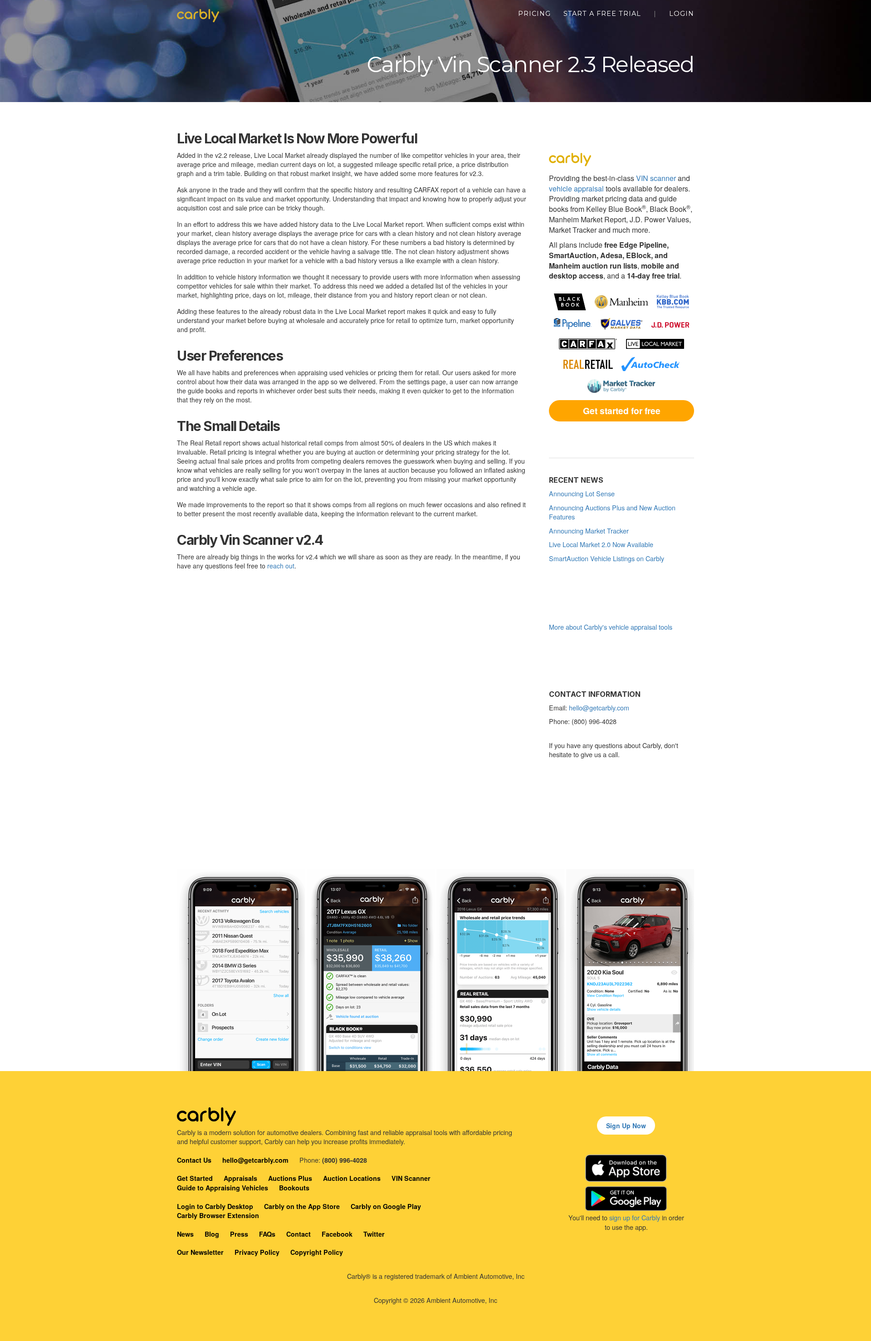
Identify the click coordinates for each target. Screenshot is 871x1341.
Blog (212, 1233)
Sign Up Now (626, 1125)
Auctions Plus (290, 1178)
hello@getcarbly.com (599, 707)
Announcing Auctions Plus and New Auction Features (612, 512)
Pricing (534, 14)
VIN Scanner (411, 1178)
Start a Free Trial (602, 14)
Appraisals (240, 1178)
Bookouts (294, 1187)
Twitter (374, 1233)
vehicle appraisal (576, 188)
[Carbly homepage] (198, 14)
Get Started (195, 1178)
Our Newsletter (200, 1252)
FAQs (267, 1233)
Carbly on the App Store (302, 1206)
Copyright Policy (316, 1252)
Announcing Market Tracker (589, 530)
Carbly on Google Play (386, 1206)
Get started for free (622, 410)
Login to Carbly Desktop (215, 1206)
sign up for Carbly (634, 1217)
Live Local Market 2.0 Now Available (601, 544)
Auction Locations (352, 1178)
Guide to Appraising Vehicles (222, 1187)
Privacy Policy (257, 1252)
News (185, 1233)
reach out (280, 565)
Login (681, 14)
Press (239, 1233)
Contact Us (194, 1160)
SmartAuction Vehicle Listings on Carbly (606, 558)
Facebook (337, 1233)
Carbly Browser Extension (218, 1215)
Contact (298, 1233)
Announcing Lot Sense (582, 493)
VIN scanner (656, 178)
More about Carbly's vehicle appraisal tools (610, 626)
